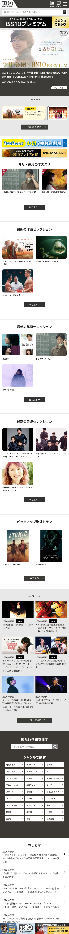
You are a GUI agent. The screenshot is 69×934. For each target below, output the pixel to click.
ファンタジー (11, 805)
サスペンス (30, 764)
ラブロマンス (31, 771)
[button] (3, 55)
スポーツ (9, 791)
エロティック (31, 785)
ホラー (29, 778)
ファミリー (51, 798)
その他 (29, 791)
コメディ (50, 785)
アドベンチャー (53, 778)
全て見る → (34, 207)
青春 (28, 818)
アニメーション (12, 785)
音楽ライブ (10, 764)
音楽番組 (50, 818)
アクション (10, 771)
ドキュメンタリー (54, 791)
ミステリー (30, 805)
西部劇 (9, 818)
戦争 (48, 805)
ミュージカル (11, 778)
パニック (9, 798)
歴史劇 (29, 812)
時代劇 (9, 812)
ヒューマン (30, 798)
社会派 (49, 812)
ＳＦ (48, 771)
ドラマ (49, 764)
